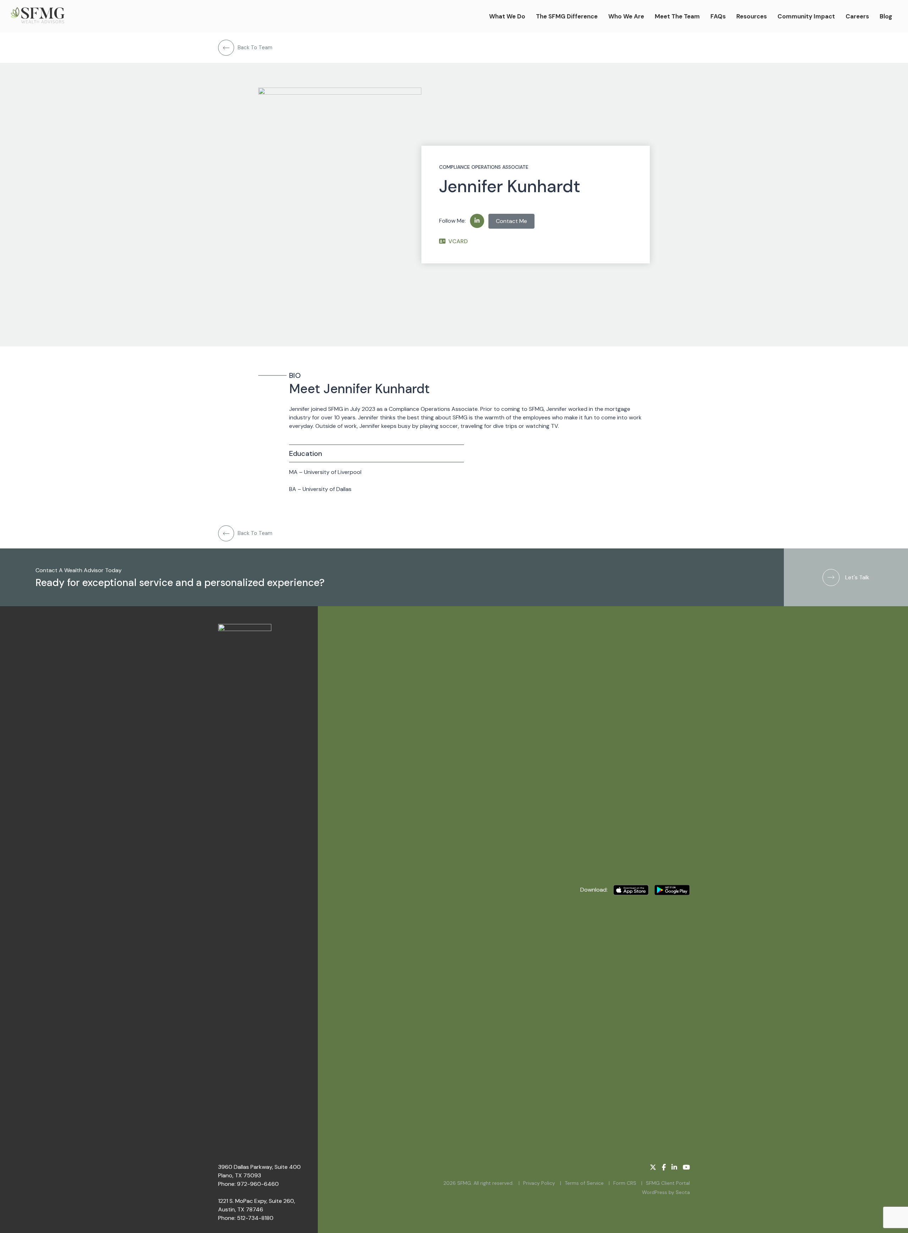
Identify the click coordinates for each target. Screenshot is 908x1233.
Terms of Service (584, 1183)
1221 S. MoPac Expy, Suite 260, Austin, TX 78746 (256, 1205)
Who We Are (626, 16)
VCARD (458, 241)
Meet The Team (677, 16)
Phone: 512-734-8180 (245, 1218)
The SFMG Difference (567, 16)
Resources (751, 16)
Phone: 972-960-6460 (248, 1184)
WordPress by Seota (666, 1192)
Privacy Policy (539, 1183)
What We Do (507, 16)
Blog (886, 16)
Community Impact (806, 16)
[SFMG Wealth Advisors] (38, 16)
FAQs (718, 16)
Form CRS (624, 1183)
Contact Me (511, 221)
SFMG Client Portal (668, 1183)
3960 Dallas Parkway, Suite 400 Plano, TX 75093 (259, 1171)
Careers (857, 16)
